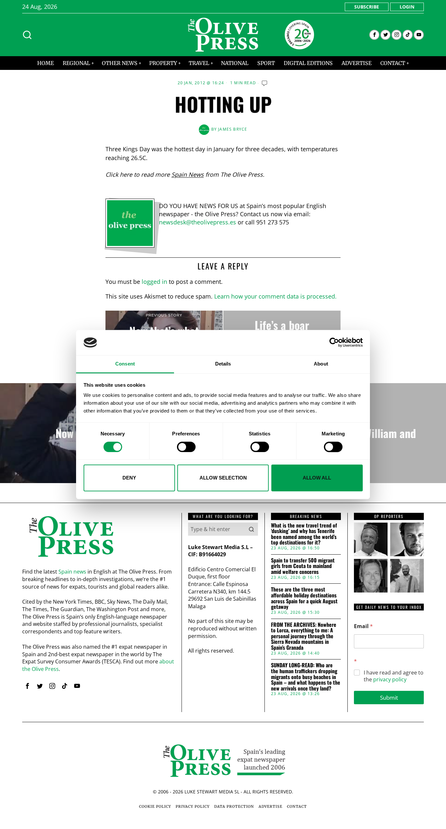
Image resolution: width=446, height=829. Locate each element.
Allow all (317, 477)
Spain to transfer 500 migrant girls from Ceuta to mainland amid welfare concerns (303, 566)
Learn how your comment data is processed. (275, 296)
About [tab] (321, 363)
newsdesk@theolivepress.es (197, 222)
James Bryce (232, 129)
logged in (154, 281)
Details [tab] (223, 363)
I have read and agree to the (393, 676)
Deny (129, 477)
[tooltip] (374, 35)
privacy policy (389, 679)
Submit (389, 697)
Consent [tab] (125, 363)
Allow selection (223, 477)
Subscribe (366, 7)
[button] (251, 529)
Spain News (187, 174)
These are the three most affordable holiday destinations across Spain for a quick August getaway (304, 598)
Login (407, 7)
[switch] (186, 447)
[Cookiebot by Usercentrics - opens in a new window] (334, 343)
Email (363, 626)
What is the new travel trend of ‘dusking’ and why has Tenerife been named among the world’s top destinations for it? (304, 534)
